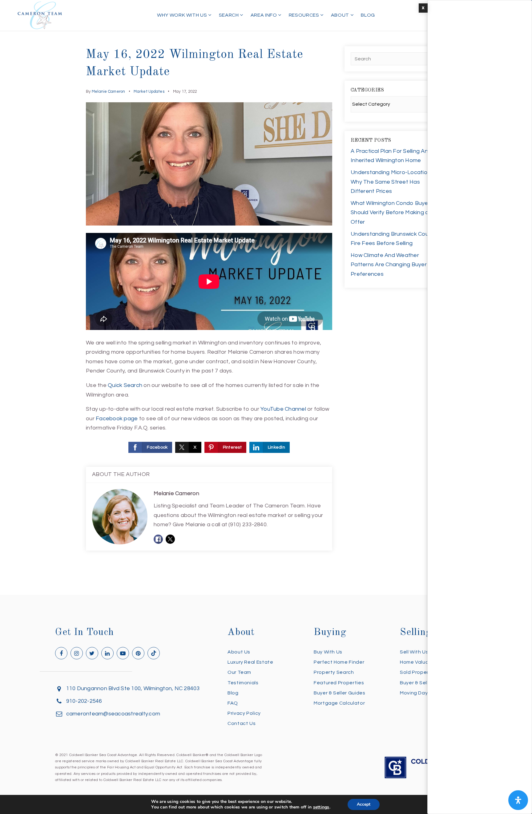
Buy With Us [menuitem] (328, 651)
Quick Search (125, 385)
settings (321, 807)
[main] (266, 297)
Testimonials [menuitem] (243, 682)
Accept (363, 804)
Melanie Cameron (108, 91)
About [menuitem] (340, 15)
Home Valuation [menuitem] (419, 662)
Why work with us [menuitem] (182, 15)
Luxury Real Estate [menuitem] (250, 662)
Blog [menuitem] (368, 15)
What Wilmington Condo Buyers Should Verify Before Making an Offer (392, 212)
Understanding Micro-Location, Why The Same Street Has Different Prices (391, 181)
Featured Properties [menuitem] (339, 682)
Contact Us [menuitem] (242, 723)
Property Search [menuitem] (334, 672)
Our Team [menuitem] (239, 672)
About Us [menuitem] (239, 651)
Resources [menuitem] (304, 15)
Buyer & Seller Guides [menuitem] (339, 692)
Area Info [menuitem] (264, 15)
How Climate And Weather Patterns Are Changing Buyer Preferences (389, 264)
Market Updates (149, 91)
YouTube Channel (283, 409)
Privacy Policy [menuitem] (244, 713)
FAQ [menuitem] (233, 703)
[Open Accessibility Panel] (518, 800)
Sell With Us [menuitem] (414, 651)
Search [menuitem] (229, 15)
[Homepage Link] (40, 15)
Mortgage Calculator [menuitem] (339, 703)
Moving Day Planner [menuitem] (424, 692)
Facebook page (117, 418)
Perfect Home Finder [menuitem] (339, 662)
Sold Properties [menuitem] (419, 672)
